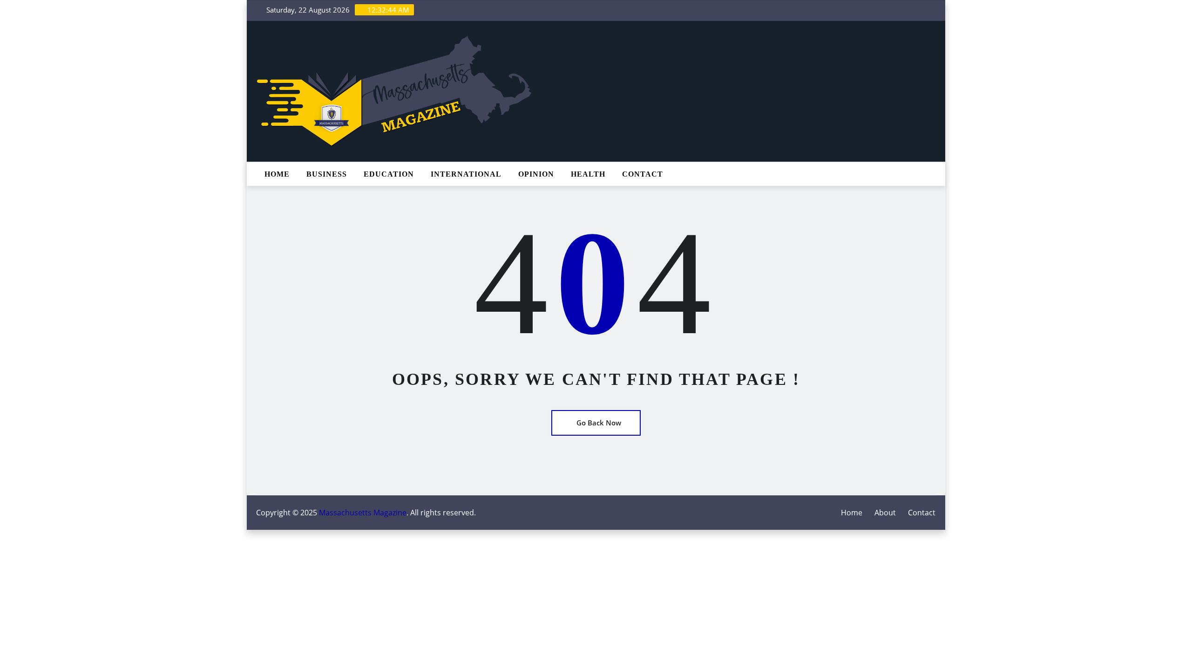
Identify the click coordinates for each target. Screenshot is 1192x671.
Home (277, 174)
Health (588, 174)
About (885, 512)
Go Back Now (598, 422)
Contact (642, 174)
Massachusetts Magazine (362, 512)
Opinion (536, 174)
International (466, 174)
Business (326, 174)
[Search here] (933, 174)
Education (389, 174)
